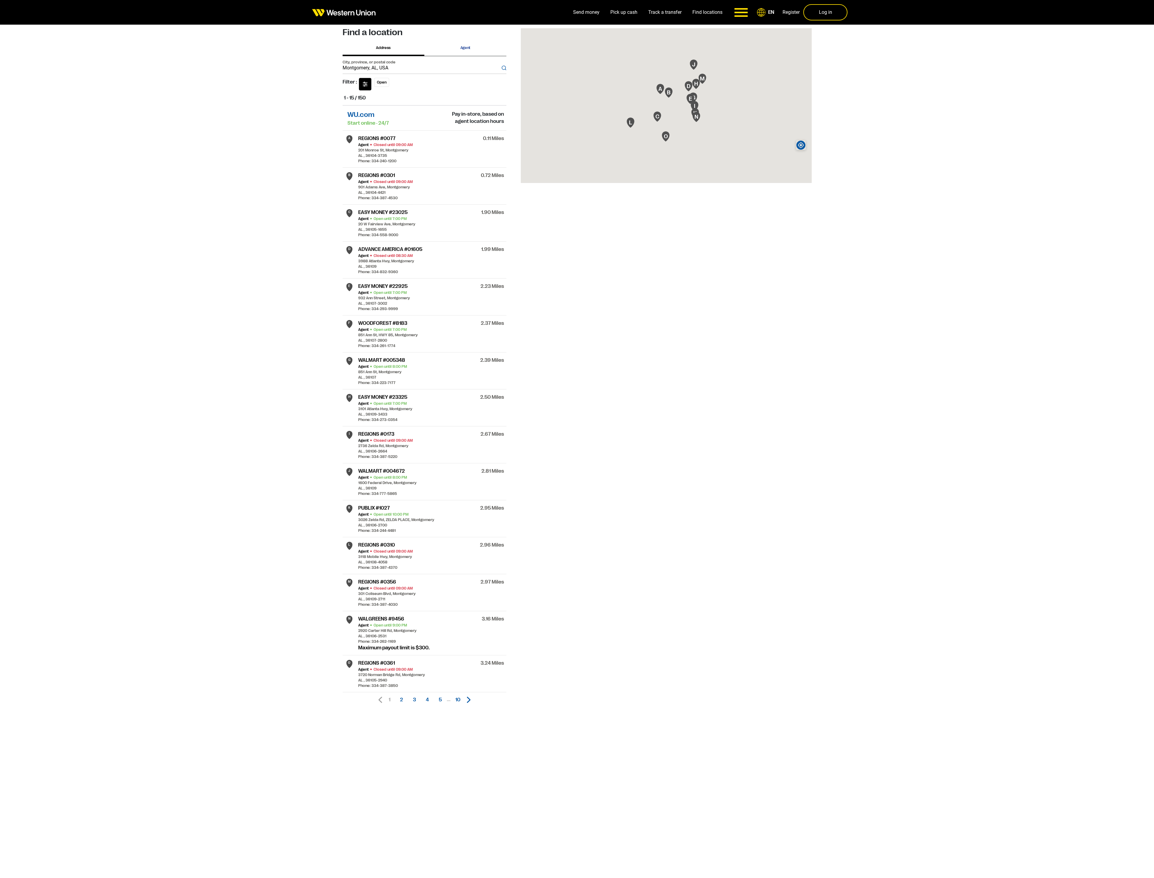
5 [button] (440, 700)
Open (381, 82)
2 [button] (401, 700)
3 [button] (414, 700)
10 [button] (457, 700)
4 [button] (427, 700)
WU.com (360, 114)
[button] (766, 12)
